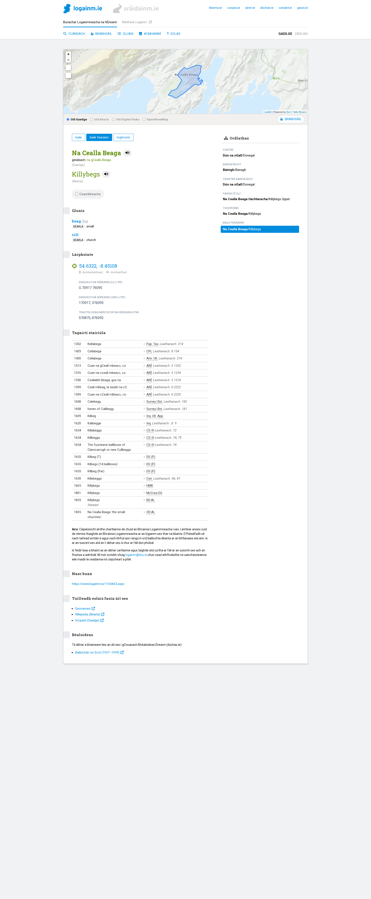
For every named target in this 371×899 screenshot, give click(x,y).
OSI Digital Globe (127, 119)
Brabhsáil (103, 34)
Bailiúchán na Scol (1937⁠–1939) (97, 652)
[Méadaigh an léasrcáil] (68, 68)
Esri (289, 112)
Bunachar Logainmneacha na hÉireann (90, 22)
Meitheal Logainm (135, 22)
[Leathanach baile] (82, 9)
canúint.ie (285, 8)
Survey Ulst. (154, 401)
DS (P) (150, 457)
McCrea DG (154, 493)
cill (75, 234)
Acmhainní (152, 34)
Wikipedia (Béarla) (87, 614)
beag (76, 221)
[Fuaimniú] (127, 152)
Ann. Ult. (152, 358)
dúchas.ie (267, 8)
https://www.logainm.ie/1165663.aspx (98, 584)
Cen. (149, 478)
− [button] (68, 60)
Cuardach (76, 34)
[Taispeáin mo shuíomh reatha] (68, 75)
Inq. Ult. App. (155, 416)
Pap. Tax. (152, 344)
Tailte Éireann (300, 112)
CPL (149, 351)
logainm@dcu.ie (136, 555)
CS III (150, 430)
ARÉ (149, 366)
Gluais (128, 34)
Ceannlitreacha (89, 194)
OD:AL (150, 512)
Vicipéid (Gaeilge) (87, 620)
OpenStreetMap (157, 119)
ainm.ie (250, 8)
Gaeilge (285, 34)
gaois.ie (302, 8)
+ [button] (68, 54)
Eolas (175, 34)
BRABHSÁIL (293, 119)
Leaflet (268, 112)
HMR (149, 486)
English (301, 34)
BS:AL (150, 500)
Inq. (148, 423)
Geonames (83, 609)
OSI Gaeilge (79, 119)
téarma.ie (215, 8)
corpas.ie (233, 8)
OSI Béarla (101, 119)
